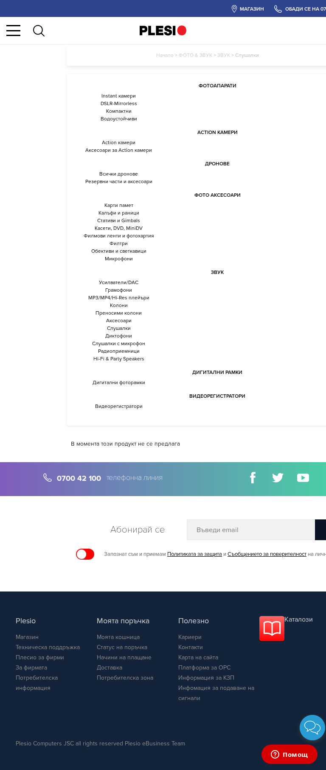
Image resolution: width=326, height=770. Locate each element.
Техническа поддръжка (48, 647)
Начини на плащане (124, 657)
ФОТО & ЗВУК (195, 55)
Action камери (118, 142)
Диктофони (118, 336)
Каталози (298, 619)
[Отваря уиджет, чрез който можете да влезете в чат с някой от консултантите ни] (289, 755)
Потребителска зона (125, 677)
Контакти (190, 647)
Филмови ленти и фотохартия (119, 236)
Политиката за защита (194, 554)
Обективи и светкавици (118, 251)
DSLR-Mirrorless (119, 103)
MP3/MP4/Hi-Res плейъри (118, 298)
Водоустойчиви (119, 119)
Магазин (27, 637)
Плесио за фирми (40, 657)
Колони (119, 305)
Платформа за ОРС (204, 667)
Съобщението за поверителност (267, 554)
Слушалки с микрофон (118, 343)
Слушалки (119, 328)
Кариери (190, 637)
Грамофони (118, 290)
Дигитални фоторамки (119, 382)
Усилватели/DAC (118, 282)
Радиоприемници (119, 351)
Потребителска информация (37, 683)
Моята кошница (118, 637)
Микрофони (119, 259)
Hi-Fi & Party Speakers (118, 359)
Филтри (119, 243)
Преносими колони (119, 313)
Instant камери (118, 96)
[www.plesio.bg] (163, 30)
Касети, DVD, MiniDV (119, 228)
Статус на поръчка (122, 647)
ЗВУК (223, 55)
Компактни (119, 111)
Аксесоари (119, 321)
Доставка (109, 667)
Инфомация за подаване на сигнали (216, 693)
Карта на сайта (198, 657)
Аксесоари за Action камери (118, 150)
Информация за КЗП (206, 677)
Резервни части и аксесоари (118, 181)
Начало (165, 55)
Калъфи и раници (118, 213)
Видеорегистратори (119, 406)
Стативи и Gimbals (118, 220)
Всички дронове (118, 174)
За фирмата (31, 667)
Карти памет (118, 205)
